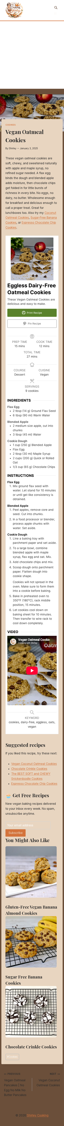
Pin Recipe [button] (34, 323)
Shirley (12, 148)
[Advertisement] (32, 55)
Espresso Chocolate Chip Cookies (34, 783)
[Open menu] (55, 13)
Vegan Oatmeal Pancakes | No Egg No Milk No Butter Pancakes (15, 1085)
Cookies (10, 125)
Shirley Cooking (37, 1115)
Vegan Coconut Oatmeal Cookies (34, 764)
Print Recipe (34, 312)
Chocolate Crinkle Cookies (29, 768)
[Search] (56, 7)
